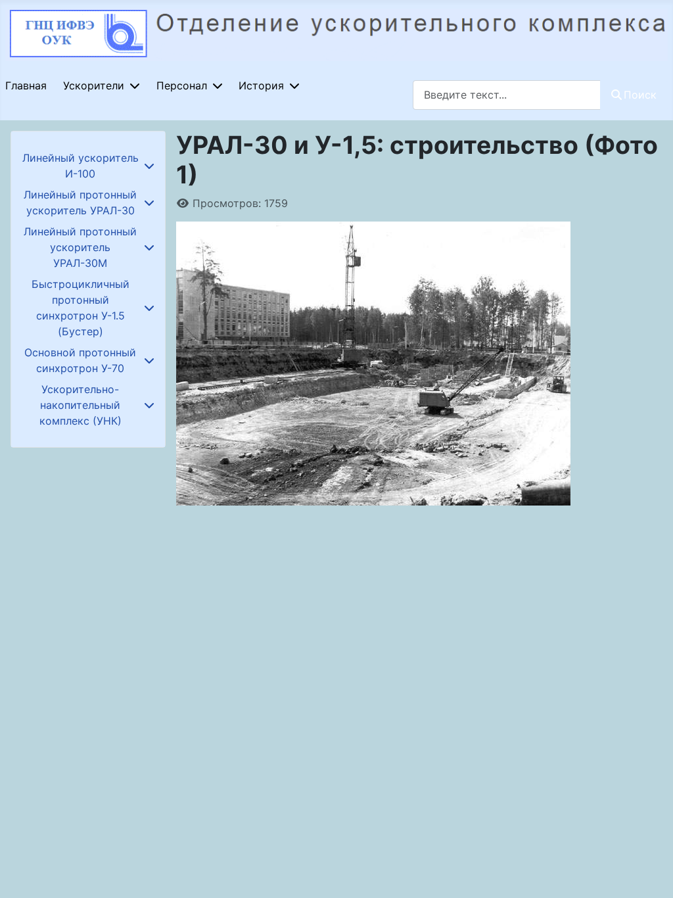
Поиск (640, 94)
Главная (26, 85)
